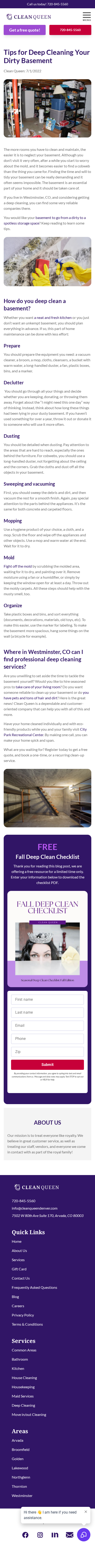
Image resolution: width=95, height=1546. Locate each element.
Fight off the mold (18, 566)
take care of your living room (38, 687)
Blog (15, 1296)
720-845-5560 (70, 30)
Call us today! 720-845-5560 (47, 4)
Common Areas (24, 1350)
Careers (18, 1306)
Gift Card (19, 1269)
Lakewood (20, 1468)
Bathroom (20, 1359)
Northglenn (21, 1477)
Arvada (17, 1440)
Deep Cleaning (23, 1405)
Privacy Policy (23, 1315)
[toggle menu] (86, 16)
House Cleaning (24, 1377)
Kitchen (18, 1368)
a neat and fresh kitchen (53, 317)
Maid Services (23, 1396)
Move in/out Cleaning (29, 1414)
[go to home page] (36, 16)
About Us (19, 1250)
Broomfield (21, 1449)
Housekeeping (23, 1387)
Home (16, 1241)
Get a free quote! (24, 29)
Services (18, 1259)
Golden (18, 1458)
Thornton (19, 1486)
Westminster (22, 1495)
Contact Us (21, 1278)
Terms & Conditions (27, 1324)
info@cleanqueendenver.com (34, 1208)
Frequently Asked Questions (34, 1287)
